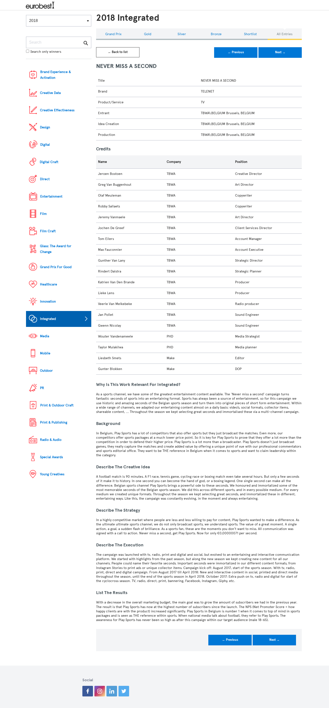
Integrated (48, 319)
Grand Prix (113, 34)
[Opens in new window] (87, 691)
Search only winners (45, 52)
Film (43, 214)
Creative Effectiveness (57, 110)
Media (44, 336)
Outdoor (46, 371)
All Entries (284, 34)
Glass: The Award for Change (55, 249)
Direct (45, 179)
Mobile (45, 353)
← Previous (236, 52)
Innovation (48, 301)
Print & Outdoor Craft (56, 405)
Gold (147, 34)
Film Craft (48, 231)
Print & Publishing (53, 422)
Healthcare (48, 284)
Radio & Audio (50, 440)
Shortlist (250, 34)
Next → (280, 52)
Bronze (216, 34)
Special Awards (51, 457)
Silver (182, 34)
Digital (45, 145)
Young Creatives (52, 474)
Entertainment (51, 196)
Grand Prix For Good (56, 267)
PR (42, 388)
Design (45, 127)
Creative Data (50, 93)
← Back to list (118, 52)
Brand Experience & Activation (55, 75)
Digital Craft (49, 162)
